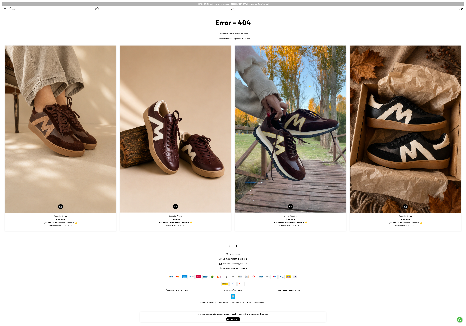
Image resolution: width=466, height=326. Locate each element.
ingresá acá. (240, 303)
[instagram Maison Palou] (229, 246)
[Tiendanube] (233, 291)
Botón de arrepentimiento (256, 303)
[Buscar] (96, 9)
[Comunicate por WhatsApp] (459, 319)
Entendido (233, 319)
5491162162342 (234, 254)
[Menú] (5, 9)
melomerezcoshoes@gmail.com (235, 264)
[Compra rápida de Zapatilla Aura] (290, 206)
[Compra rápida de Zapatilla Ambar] (60, 206)
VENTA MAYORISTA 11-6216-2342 (235, 259)
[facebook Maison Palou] (236, 246)
